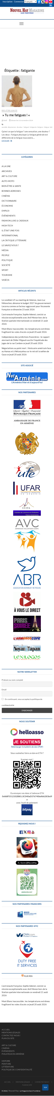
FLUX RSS (28, 976)
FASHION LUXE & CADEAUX (15, 220)
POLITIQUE (7, 260)
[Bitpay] (27, 806)
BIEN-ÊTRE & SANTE (9, 110)
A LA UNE (6, 166)
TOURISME (7, 275)
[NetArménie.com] (27, 374)
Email (4, 689)
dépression (12, 127)
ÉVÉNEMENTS (8, 215)
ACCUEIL (6, 1029)
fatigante (33, 127)
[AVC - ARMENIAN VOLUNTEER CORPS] (27, 520)
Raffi (5, 120)
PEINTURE (6, 1064)
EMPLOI (5, 210)
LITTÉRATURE (8, 1067)
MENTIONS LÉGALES (11, 1032)
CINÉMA (6, 196)
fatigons (40, 127)
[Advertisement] (27, 44)
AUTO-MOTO (8, 181)
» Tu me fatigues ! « (16, 115)
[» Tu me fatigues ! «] (27, 91)
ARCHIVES (7, 171)
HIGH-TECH (7, 225)
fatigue (46, 127)
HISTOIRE (6, 1061)
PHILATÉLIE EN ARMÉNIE (13, 1054)
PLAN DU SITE (8, 1038)
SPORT (5, 270)
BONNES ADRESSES (11, 191)
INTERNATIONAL (10, 235)
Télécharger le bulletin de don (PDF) (27, 746)
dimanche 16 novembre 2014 (22, 120)
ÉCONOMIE (7, 206)
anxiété (4, 127)
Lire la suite (8, 140)
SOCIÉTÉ (6, 265)
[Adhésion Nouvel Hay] (27, 730)
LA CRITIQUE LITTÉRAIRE (14, 240)
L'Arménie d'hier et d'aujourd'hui (27, 382)
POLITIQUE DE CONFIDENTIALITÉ (17, 1069)
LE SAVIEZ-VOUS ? (10, 245)
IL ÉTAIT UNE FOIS (10, 230)
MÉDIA (5, 250)
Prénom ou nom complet (12, 680)
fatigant (26, 127)
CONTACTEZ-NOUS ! (11, 1035)
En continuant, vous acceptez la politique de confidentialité (22, 702)
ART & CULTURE (9, 176)
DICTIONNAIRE (9, 201)
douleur (20, 127)
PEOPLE (5, 255)
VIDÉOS (5, 280)
